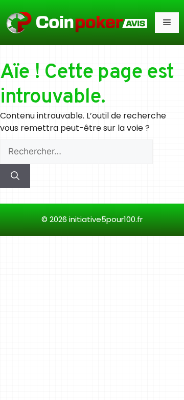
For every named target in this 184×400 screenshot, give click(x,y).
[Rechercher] (15, 176)
